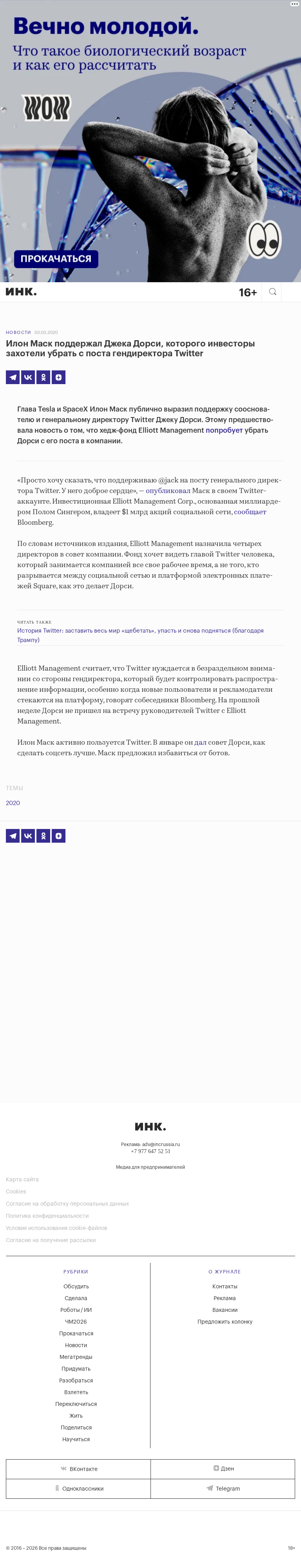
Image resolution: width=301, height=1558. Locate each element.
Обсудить (76, 1287)
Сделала (76, 1298)
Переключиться (76, 1404)
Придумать (76, 1369)
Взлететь (76, 1392)
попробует (224, 430)
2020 (13, 803)
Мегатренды (76, 1357)
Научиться (76, 1439)
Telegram (227, 1489)
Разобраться (76, 1381)
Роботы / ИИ (76, 1310)
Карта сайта (22, 1180)
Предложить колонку (225, 1322)
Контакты (225, 1287)
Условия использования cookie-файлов (56, 1228)
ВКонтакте (83, 1469)
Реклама (225, 1298)
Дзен (227, 1469)
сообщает (250, 512)
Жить (76, 1416)
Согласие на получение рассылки (51, 1240)
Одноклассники (82, 1489)
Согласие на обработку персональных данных (67, 1204)
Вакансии (225, 1310)
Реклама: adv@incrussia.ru (150, 1144)
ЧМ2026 (76, 1322)
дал (200, 743)
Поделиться (76, 1428)
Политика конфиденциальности (47, 1216)
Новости (18, 332)
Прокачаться (76, 1334)
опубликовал (168, 491)
